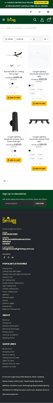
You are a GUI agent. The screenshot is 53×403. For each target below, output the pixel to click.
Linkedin (13, 257)
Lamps (5, 300)
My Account (7, 349)
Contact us (6, 323)
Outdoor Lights (18, 28)
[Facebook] (30, 11)
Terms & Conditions (10, 335)
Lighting (8, 28)
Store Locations (8, 355)
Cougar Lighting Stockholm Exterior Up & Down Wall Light (14, 139)
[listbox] (14, 83)
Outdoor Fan (7, 277)
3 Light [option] (32, 89)
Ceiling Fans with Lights (11, 271)
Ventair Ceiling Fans (10, 289)
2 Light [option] (32, 93)
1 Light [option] (40, 154)
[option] (9, 83)
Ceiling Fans (7, 268)
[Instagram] (39, 11)
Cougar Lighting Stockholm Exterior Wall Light (39, 139)
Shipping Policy (8, 338)
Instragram (8, 257)
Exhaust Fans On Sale (11, 363)
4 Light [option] (40, 89)
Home (2, 28)
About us (5, 320)
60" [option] (11, 87)
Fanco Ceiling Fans (10, 292)
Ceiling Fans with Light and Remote (16, 274)
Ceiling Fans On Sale (10, 358)
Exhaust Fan (7, 306)
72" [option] (16, 87)
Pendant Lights (8, 297)
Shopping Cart (8, 352)
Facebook (4, 257)
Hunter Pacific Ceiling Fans (13, 283)
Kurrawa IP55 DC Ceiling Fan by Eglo (14, 72)
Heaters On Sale (9, 366)
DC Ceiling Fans (8, 280)
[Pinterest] (48, 11)
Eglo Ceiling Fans (9, 286)
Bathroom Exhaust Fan (11, 309)
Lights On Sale (8, 361)
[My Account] (42, 19)
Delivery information (10, 326)
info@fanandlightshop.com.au (18, 248)
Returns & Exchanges (10, 329)
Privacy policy (7, 332)
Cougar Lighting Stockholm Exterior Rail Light (39, 73)
